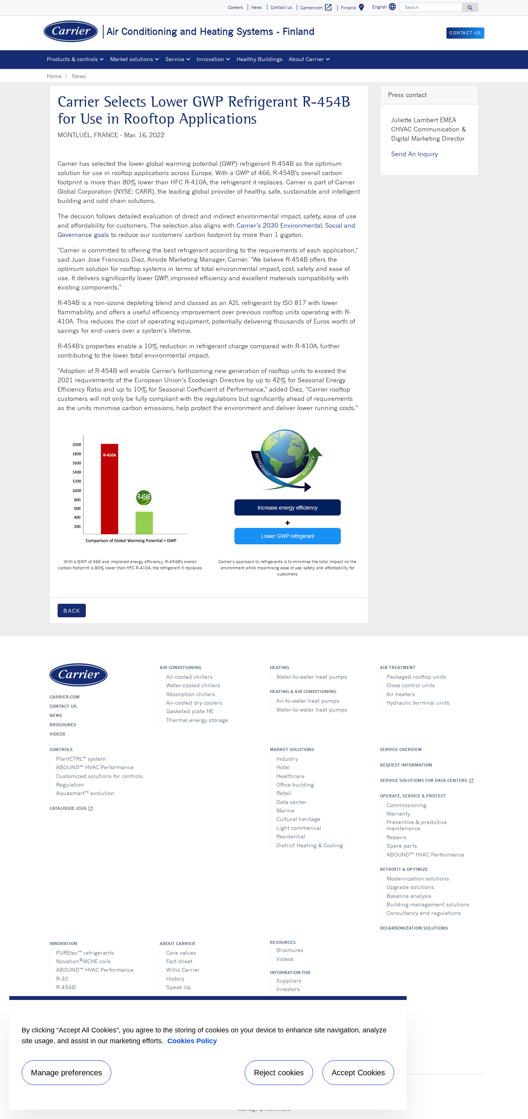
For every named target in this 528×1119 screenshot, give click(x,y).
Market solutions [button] (131, 59)
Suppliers (288, 980)
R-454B (66, 987)
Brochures (62, 724)
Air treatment (398, 667)
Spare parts (402, 845)
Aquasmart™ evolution (85, 793)
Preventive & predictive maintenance (417, 825)
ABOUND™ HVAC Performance (95, 767)
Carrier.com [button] (316, 7)
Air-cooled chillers (189, 676)
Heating (279, 667)
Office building (295, 784)
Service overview (401, 749)
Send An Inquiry (414, 154)
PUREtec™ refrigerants (85, 952)
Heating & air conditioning (303, 691)
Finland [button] (354, 8)
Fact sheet (179, 961)
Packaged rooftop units (416, 676)
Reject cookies (279, 1072)
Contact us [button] (281, 7)
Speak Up (178, 987)
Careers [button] (235, 7)
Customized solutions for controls (99, 776)
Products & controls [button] (72, 59)
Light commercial (298, 827)
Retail (283, 793)
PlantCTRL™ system (81, 758)
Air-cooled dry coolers (194, 702)
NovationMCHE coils (83, 960)
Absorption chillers (190, 694)
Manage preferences (66, 1072)
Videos (57, 734)
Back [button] (71, 610)
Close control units (411, 685)
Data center (291, 802)
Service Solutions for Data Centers (427, 780)
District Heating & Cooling (309, 845)
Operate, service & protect (413, 796)
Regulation (70, 784)
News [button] (256, 7)
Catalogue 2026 (71, 808)
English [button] (385, 8)
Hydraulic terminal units (418, 702)
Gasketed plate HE (189, 711)
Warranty (398, 813)
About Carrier (177, 943)
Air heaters (401, 694)
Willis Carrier (183, 969)
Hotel (283, 767)
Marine (285, 810)
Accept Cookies (358, 1072)
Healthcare (290, 776)
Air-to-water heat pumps (307, 700)
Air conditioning (180, 667)
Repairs (396, 837)
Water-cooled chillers (193, 685)
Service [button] (174, 59)
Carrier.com (64, 697)
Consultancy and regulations (424, 913)
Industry (287, 758)
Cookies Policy (192, 1041)
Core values (181, 952)
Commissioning (406, 805)
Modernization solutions (418, 878)
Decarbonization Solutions (414, 928)
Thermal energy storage (197, 720)
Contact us (63, 706)
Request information (406, 765)
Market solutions (292, 749)
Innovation (63, 943)
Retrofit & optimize (404, 869)
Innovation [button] (210, 59)
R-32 (62, 978)
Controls (61, 749)
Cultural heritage (298, 819)
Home (54, 76)
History (175, 978)
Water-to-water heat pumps (311, 676)
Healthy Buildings (260, 59)
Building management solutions (428, 904)
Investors (288, 989)
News (55, 715)
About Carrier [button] (306, 59)
